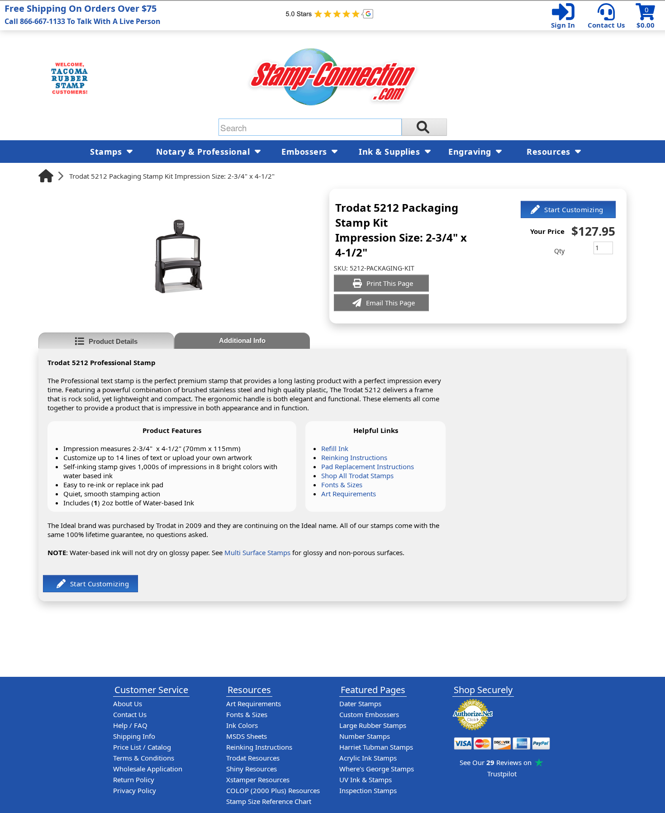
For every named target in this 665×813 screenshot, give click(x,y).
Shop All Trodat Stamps (357, 475)
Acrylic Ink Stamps (368, 757)
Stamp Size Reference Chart (268, 801)
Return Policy (133, 779)
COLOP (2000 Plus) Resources (273, 790)
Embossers (305, 151)
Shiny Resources (251, 768)
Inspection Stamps (368, 790)
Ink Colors (242, 725)
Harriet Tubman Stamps (376, 746)
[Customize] (568, 209)
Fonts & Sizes (341, 484)
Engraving (471, 151)
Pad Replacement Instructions (367, 466)
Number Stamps (364, 736)
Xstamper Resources (258, 779)
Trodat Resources (253, 757)
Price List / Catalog (142, 746)
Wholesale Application (147, 768)
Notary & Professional (204, 151)
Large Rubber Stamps (372, 725)
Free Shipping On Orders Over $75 (83, 14)
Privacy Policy (134, 790)
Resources (550, 151)
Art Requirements (348, 493)
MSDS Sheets (246, 736)
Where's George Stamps (376, 768)
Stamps (107, 151)
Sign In (563, 24)
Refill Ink (334, 448)
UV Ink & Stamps (365, 779)
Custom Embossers (369, 714)
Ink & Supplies (391, 151)
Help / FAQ (130, 725)
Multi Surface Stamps (257, 552)
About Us (127, 703)
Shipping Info (134, 736)
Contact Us (606, 24)
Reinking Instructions (354, 457)
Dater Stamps (360, 703)
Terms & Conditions (143, 757)
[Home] (45, 175)
